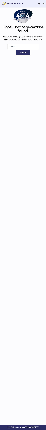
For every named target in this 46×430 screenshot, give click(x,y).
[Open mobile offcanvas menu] (43, 3)
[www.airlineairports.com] (12, 4)
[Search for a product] (39, 4)
